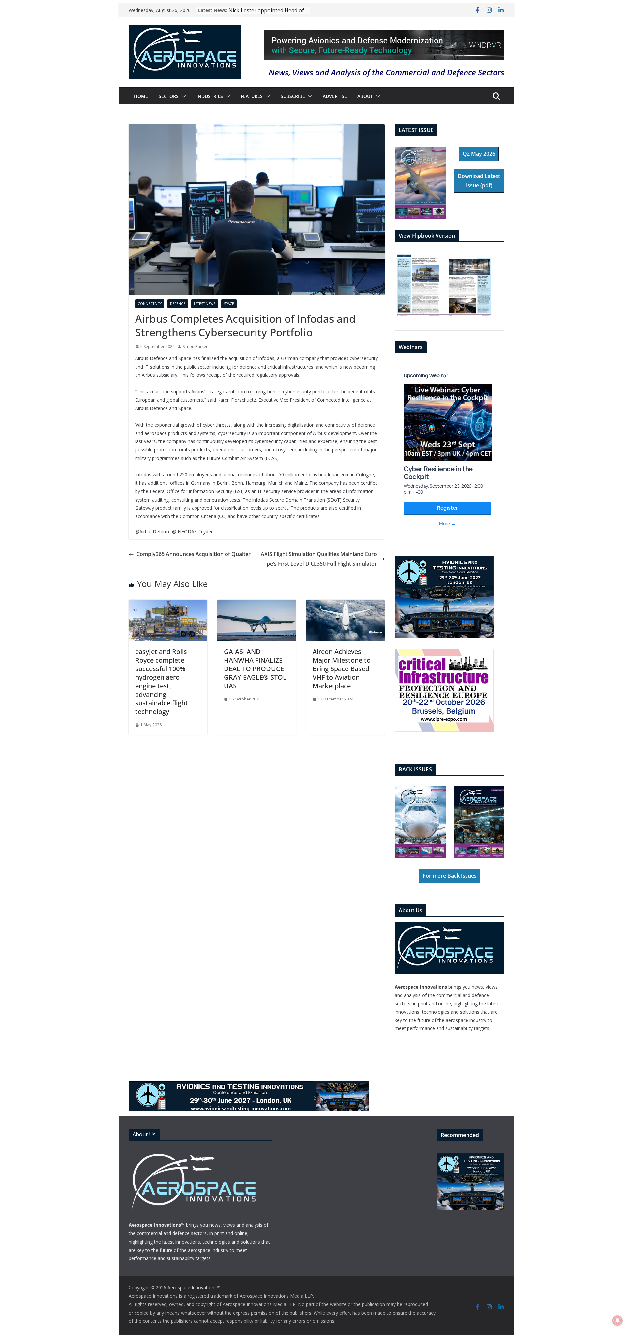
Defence (177, 303)
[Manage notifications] (617, 1320)
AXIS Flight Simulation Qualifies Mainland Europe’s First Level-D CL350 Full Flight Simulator (319, 558)
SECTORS (169, 96)
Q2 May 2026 (479, 153)
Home (141, 96)
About (365, 96)
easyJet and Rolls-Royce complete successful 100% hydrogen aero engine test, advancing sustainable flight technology (162, 681)
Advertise (335, 96)
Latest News (204, 303)
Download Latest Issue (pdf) (479, 180)
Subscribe (293, 96)
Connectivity (150, 303)
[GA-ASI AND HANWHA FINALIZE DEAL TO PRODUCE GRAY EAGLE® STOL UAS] (256, 604)
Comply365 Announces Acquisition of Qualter (193, 554)
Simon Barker (195, 346)
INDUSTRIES (209, 96)
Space (229, 303)
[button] (182, 96)
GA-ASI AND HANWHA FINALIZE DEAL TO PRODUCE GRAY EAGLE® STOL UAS (255, 668)
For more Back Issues (450, 875)
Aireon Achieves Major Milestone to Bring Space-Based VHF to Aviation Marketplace (342, 668)
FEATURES (252, 96)
